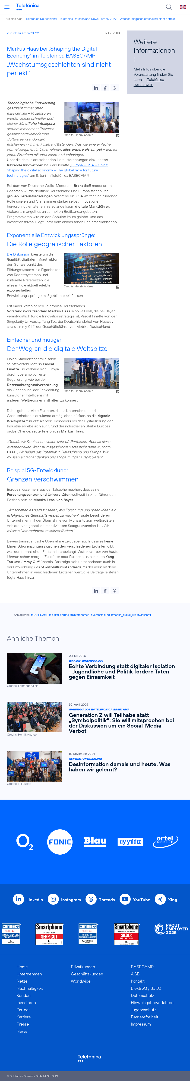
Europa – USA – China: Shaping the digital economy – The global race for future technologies (57, 170)
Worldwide (81, 981)
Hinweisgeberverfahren (152, 1002)
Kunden (24, 995)
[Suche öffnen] (169, 7)
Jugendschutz (143, 1009)
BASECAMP (142, 966)
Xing (172, 899)
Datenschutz (142, 995)
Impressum (141, 1024)
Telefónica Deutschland (41, 19)
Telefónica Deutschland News (78, 19)
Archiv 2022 (109, 19)
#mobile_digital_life (123, 615)
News (22, 1031)
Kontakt (138, 981)
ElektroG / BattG (146, 988)
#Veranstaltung (100, 615)
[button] (96, 87)
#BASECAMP (39, 615)
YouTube (141, 899)
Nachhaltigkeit (30, 988)
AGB (135, 974)
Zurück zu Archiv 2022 (23, 33)
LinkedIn (34, 899)
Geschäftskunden (87, 974)
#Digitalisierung (59, 615)
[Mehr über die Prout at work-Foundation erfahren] (171, 934)
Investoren (26, 1002)
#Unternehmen (79, 615)
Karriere (24, 1017)
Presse (23, 1024)
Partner (23, 1009)
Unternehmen (29, 974)
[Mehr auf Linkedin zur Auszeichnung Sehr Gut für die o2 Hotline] (89, 934)
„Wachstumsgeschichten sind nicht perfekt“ (147, 19)
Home (22, 966)
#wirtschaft (144, 615)
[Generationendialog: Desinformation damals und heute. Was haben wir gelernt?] (93, 768)
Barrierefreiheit (144, 1017)
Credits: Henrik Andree (78, 135)
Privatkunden (83, 966)
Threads (107, 899)
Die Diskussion (18, 254)
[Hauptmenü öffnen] (7, 7)
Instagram (71, 899)
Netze (22, 981)
